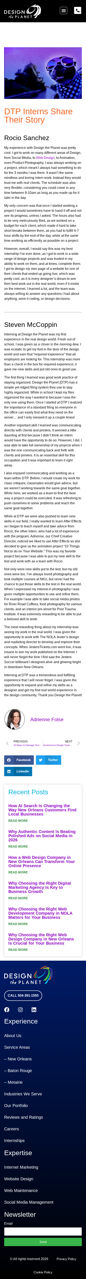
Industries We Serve (23, 1094)
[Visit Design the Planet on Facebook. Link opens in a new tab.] (6, 1009)
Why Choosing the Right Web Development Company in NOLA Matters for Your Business (40, 913)
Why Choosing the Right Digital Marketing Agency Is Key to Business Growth (39, 887)
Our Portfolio (16, 1105)
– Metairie (13, 1082)
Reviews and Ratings (23, 1117)
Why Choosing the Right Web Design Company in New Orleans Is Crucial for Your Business (41, 939)
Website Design (18, 1179)
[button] (63, 10)
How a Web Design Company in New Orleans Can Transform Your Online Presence (41, 861)
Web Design (45, 157)
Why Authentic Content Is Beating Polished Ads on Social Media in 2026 (42, 835)
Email (8, 1223)
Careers (11, 1129)
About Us (12, 1035)
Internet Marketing (21, 1167)
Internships (14, 1140)
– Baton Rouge (18, 1070)
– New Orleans (18, 1059)
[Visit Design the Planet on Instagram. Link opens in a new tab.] (20, 1009)
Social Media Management (28, 1202)
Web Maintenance (21, 1190)
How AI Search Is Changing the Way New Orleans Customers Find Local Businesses (42, 809)
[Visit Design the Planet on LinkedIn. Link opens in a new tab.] (34, 1009)
